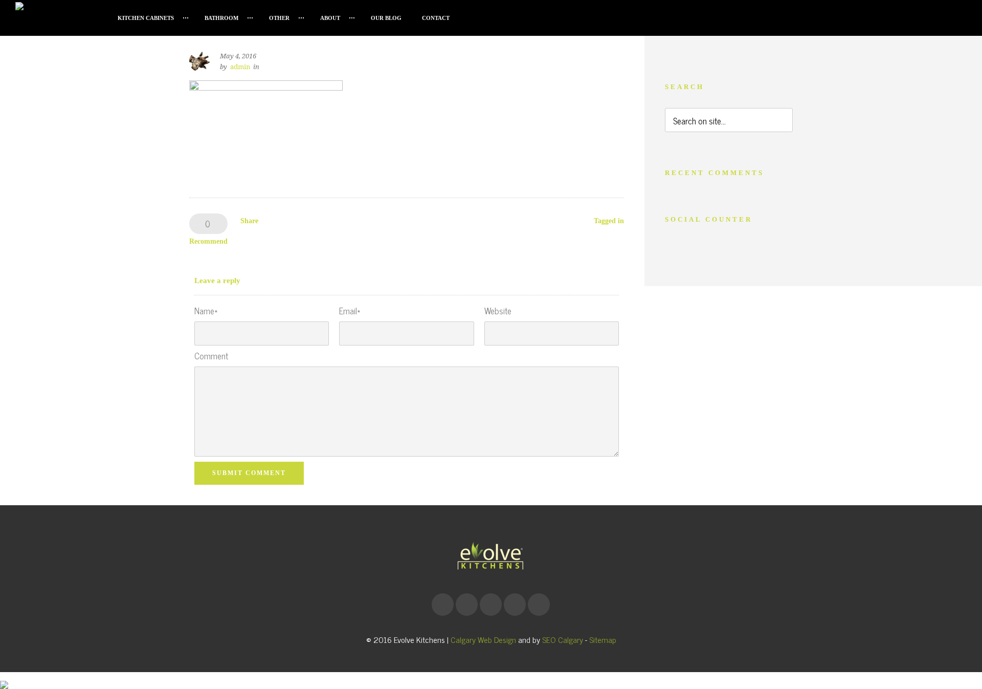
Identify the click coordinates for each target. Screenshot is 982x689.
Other (279, 18)
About (330, 18)
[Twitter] (538, 604)
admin (240, 67)
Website (497, 311)
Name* (205, 311)
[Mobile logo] (4, 677)
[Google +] (466, 604)
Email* (349, 311)
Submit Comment (249, 473)
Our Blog (386, 18)
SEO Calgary (562, 639)
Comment (211, 356)
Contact (436, 18)
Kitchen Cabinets (146, 18)
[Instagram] (490, 604)
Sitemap (602, 639)
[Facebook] (442, 604)
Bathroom (221, 18)
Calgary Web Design (483, 639)
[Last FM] (514, 604)
